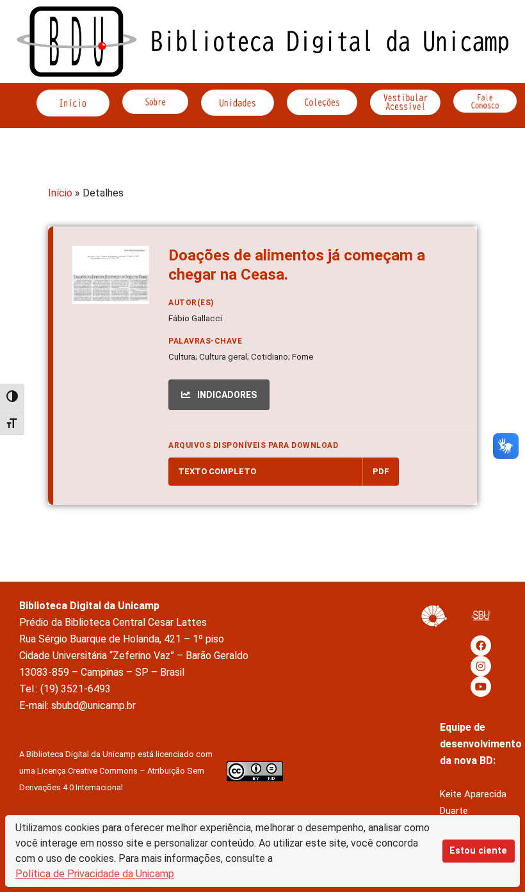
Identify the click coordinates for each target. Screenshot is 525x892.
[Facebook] (481, 645)
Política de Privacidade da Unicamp (94, 874)
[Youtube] (481, 686)
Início (60, 193)
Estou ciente (478, 850)
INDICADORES (226, 395)
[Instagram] (481, 666)
